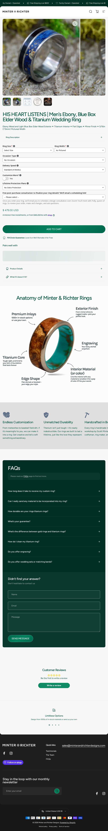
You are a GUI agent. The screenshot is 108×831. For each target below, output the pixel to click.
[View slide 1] (49, 725)
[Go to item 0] (7, 102)
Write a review (54, 685)
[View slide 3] (55, 725)
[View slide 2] (52, 725)
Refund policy (43, 826)
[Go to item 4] (37, 102)
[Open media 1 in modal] (75, 23)
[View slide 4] (58, 725)
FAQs (26, 476)
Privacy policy (53, 826)
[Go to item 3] (27, 102)
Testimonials (51, 751)
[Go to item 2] (17, 102)
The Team (50, 755)
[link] (22, 415)
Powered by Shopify (67, 823)
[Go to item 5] (48, 102)
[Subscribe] (57, 791)
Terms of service (64, 826)
